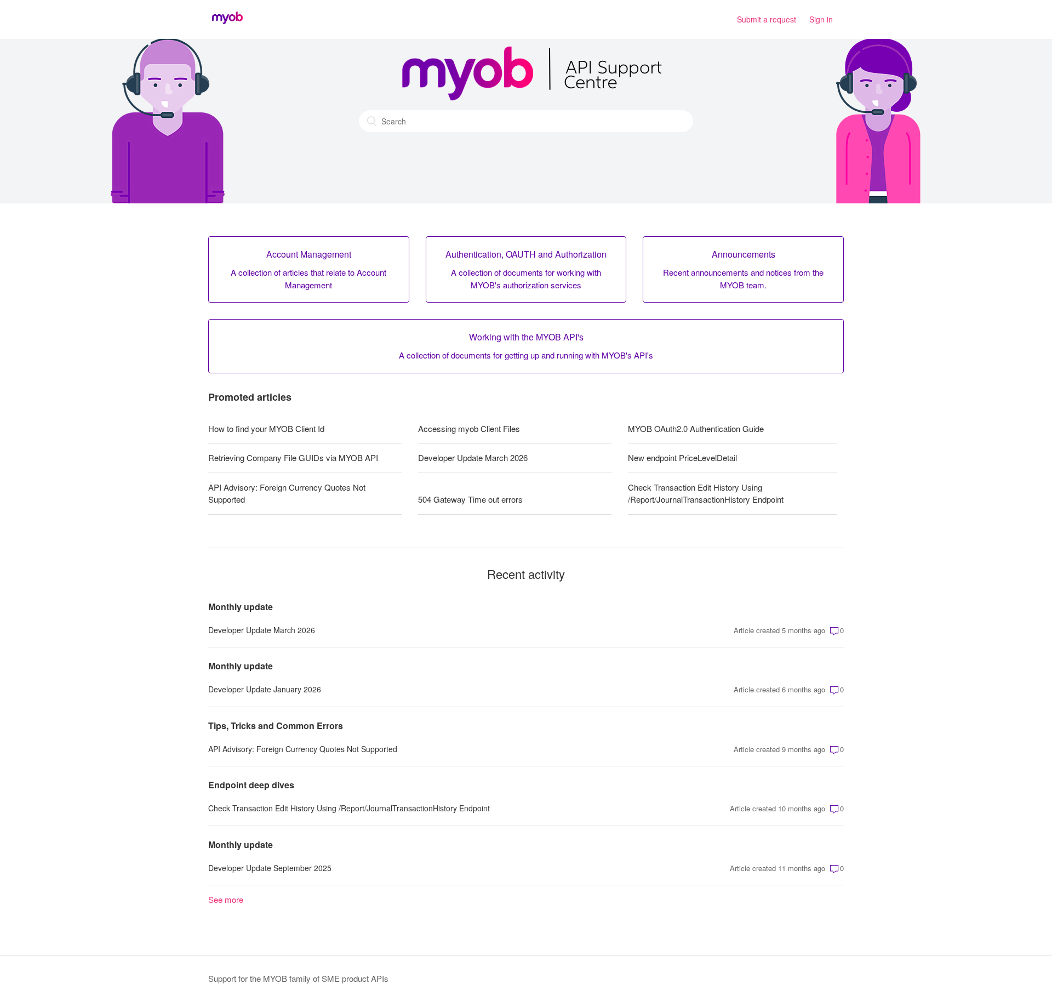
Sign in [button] (821, 19)
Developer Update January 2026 (264, 689)
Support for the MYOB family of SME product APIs (298, 978)
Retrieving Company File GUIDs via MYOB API (293, 457)
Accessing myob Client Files (469, 428)
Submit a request (766, 19)
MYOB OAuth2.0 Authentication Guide (696, 428)
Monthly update (240, 606)
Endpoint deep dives (251, 784)
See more (225, 899)
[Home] (227, 24)
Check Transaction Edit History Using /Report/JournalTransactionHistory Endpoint (706, 493)
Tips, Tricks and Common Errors (275, 725)
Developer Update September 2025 (269, 867)
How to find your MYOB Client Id (266, 428)
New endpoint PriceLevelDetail (682, 457)
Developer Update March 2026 (473, 457)
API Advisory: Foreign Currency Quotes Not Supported (286, 493)
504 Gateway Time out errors (470, 499)
